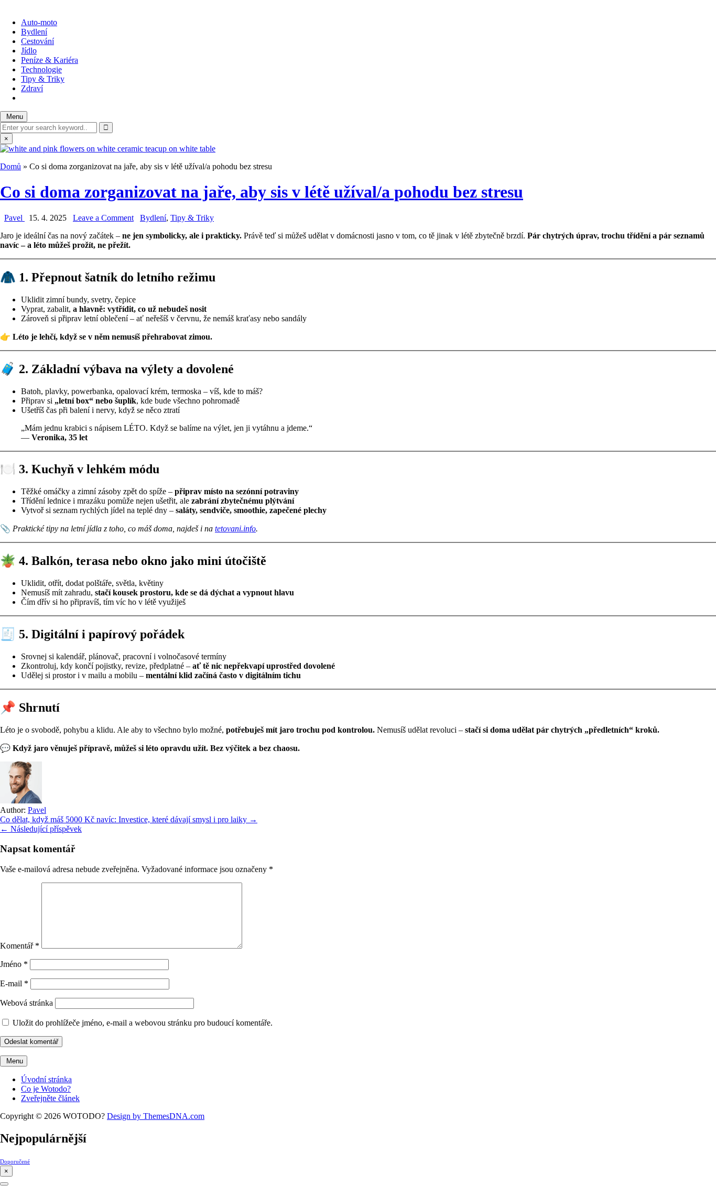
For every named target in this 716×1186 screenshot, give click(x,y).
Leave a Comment (103, 217)
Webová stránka (26, 1002)
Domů (10, 166)
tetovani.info (235, 528)
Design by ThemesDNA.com (155, 1116)
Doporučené (15, 1162)
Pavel (14, 217)
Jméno (14, 964)
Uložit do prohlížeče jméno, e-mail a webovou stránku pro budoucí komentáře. (143, 1022)
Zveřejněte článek (50, 1098)
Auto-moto (39, 22)
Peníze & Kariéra (49, 60)
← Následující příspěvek (41, 828)
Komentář (19, 945)
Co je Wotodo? (46, 1088)
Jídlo (29, 50)
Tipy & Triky (42, 78)
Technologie (41, 69)
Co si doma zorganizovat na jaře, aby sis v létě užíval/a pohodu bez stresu (261, 191)
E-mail (14, 983)
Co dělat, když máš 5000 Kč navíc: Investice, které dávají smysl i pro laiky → (128, 819)
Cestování (37, 41)
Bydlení (34, 31)
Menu (13, 117)
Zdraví (32, 88)
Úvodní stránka (46, 1079)
